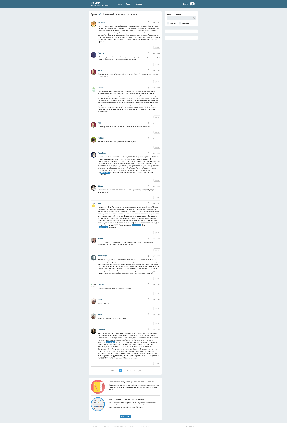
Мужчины (173, 23)
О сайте (95, 427)
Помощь (105, 427)
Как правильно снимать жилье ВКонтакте (126, 399)
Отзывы (139, 4)
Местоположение (174, 14)
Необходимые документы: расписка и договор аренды (131, 382)
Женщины (185, 23)
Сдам (119, 4)
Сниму (128, 4)
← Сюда (111, 371)
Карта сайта (144, 427)
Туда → (140, 371)
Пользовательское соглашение (124, 427)
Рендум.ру (190, 427)
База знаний (125, 416)
